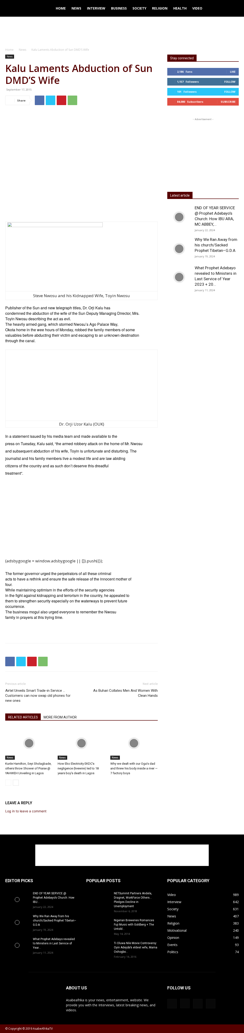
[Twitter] (50, 100)
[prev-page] (8, 783)
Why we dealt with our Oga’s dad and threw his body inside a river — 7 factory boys (134, 768)
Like (232, 71)
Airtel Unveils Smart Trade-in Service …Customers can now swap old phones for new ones (38, 695)
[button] (233, 8)
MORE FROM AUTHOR (60, 717)
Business (119, 8)
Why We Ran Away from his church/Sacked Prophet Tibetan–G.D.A (216, 245)
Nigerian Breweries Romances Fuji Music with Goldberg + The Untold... (134, 925)
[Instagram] (185, 1003)
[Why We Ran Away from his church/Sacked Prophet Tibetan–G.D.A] (179, 249)
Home (61, 8)
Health (180, 8)
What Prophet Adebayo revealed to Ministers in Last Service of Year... (54, 943)
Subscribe (228, 101)
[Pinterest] (61, 100)
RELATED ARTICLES (23, 717)
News (76, 8)
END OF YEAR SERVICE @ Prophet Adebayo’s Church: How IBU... (53, 898)
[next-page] (16, 783)
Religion (160, 8)
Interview (96, 8)
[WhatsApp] (72, 100)
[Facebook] (39, 100)
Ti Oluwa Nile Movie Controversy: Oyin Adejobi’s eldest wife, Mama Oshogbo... (135, 947)
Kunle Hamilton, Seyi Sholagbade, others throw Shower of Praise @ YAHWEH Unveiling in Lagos (28, 768)
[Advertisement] (122, 29)
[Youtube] (210, 1003)
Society (139, 8)
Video (197, 8)
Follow (229, 81)
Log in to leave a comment (25, 811)
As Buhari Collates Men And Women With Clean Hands (125, 693)
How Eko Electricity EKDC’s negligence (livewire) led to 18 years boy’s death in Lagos (78, 768)
